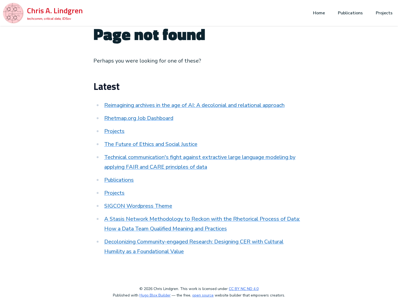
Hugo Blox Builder (155, 295)
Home (319, 13)
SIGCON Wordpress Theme (138, 206)
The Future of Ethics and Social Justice (150, 144)
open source (203, 295)
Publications (350, 13)
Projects (384, 13)
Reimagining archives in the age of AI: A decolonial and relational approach (194, 105)
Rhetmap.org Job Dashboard (138, 118)
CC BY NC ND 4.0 (244, 288)
